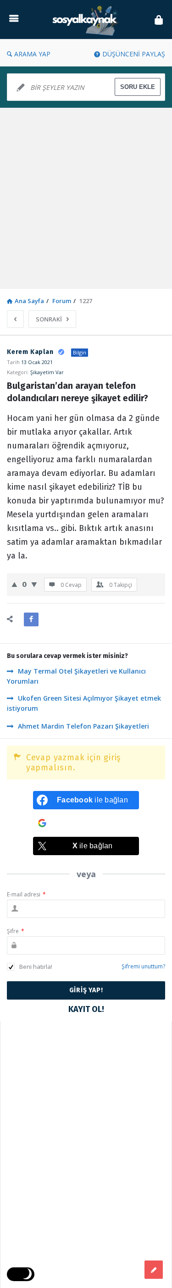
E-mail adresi (26, 894)
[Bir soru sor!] (153, 1269)
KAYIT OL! (86, 1009)
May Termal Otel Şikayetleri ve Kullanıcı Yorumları (76, 676)
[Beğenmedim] (34, 584)
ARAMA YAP (32, 54)
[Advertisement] (86, 198)
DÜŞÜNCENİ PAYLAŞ (133, 54)
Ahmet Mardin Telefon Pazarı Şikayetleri (83, 726)
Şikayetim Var (47, 372)
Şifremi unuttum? (143, 966)
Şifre (15, 931)
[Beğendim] (14, 584)
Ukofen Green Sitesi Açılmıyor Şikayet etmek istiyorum (84, 703)
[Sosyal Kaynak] (86, 19)
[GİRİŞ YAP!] (159, 19)
